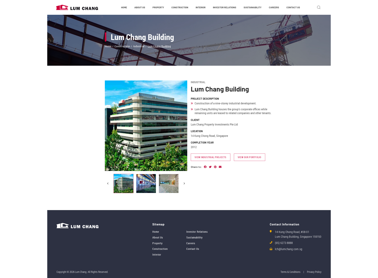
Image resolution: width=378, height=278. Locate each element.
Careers (190, 243)
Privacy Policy (314, 272)
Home (155, 231)
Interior (156, 254)
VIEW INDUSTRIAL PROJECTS (211, 157)
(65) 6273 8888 (284, 243)
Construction (160, 249)
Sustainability (194, 237)
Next (184, 183)
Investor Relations (197, 231)
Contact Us (192, 249)
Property (157, 243)
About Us (157, 237)
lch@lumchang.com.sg (288, 249)
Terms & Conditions (290, 272)
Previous (108, 183)
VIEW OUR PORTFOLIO (249, 157)
